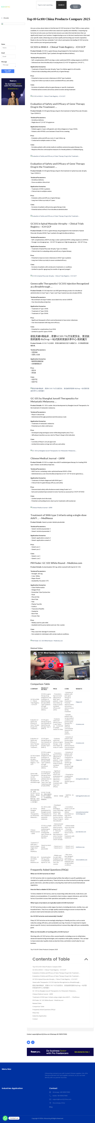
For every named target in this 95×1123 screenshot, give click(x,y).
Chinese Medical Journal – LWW (42, 994)
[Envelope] (28, 1042)
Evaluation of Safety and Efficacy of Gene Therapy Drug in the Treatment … (56, 973)
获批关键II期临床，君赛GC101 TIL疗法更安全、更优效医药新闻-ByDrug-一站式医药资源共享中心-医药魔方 (59, 986)
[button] (86, 959)
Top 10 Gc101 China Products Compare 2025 (46, 967)
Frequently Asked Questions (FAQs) (43, 1009)
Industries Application (39, 1016)
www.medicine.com (81, 860)
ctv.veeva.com (80, 724)
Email (3, 53)
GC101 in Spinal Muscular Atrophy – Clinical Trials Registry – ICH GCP (54, 979)
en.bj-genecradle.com (82, 779)
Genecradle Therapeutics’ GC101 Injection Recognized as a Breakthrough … (56, 982)
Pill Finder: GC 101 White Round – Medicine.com (47, 1000)
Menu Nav (35, 1013)
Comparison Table (38, 1006)
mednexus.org (80, 847)
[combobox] (45, 5)
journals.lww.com (81, 832)
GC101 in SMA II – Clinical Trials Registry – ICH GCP (49, 970)
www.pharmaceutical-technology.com (82, 813)
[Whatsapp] (32, 1042)
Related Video (36, 1003)
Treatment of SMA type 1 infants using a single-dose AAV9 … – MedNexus (56, 997)
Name (3, 44)
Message (4, 62)
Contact (35, 1019)
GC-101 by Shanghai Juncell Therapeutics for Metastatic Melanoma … (54, 991)
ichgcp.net (79, 702)
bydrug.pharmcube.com (83, 796)
